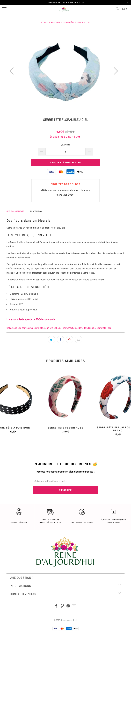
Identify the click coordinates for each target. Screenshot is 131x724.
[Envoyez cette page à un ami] (78, 339)
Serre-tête (38, 327)
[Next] (115, 71)
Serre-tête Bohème (53, 327)
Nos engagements (15, 211)
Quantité (65, 144)
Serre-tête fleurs (70, 327)
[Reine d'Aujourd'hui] (64, 11)
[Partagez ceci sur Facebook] (60, 339)
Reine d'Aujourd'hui (69, 620)
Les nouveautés (25, 327)
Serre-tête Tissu (104, 327)
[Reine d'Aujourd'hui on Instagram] (68, 606)
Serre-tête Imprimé (87, 327)
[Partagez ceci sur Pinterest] (69, 339)
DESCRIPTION (36, 211)
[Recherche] (118, 9)
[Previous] (12, 71)
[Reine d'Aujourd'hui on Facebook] (56, 606)
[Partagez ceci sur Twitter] (51, 339)
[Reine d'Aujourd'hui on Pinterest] (62, 606)
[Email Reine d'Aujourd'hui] (74, 606)
